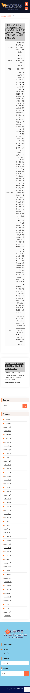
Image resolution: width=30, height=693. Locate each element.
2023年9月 (7, 423)
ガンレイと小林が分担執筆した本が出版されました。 (14, 366)
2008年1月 (7, 601)
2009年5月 (7, 574)
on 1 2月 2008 (10, 356)
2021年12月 (7, 431)
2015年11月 (7, 487)
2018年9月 (7, 465)
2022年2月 (7, 427)
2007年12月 (8, 604)
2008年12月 (8, 578)
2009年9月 (7, 563)
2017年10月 (7, 476)
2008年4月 (7, 593)
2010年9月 (7, 544)
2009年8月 (7, 567)
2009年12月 (8, 559)
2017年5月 (7, 480)
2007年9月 (7, 612)
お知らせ (5, 649)
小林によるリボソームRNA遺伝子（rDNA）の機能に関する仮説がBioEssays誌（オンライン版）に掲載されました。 (15, 31)
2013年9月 (7, 506)
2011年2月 (7, 529)
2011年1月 (7, 533)
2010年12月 (7, 536)
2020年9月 (7, 450)
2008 (9, 16)
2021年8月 (7, 438)
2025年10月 (8, 419)
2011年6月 (7, 521)
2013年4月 (7, 510)
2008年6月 (7, 589)
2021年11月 (7, 434)
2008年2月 (7, 597)
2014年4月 (7, 499)
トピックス (6, 653)
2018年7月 (7, 468)
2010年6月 (7, 551)
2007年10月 (8, 608)
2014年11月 (7, 495)
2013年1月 (7, 514)
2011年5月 (7, 525)
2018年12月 (7, 461)
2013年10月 (7, 502)
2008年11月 (8, 582)
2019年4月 (7, 453)
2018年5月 (7, 472)
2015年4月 (7, 491)
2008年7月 (7, 585)
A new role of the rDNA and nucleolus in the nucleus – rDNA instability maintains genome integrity (20, 323)
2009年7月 (7, 570)
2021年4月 (7, 442)
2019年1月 (7, 457)
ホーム (3, 16)
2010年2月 (7, 555)
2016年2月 (7, 484)
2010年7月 (7, 548)
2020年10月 (8, 446)
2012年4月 (7, 518)
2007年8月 (7, 616)
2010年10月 (8, 540)
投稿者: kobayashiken (11, 358)
